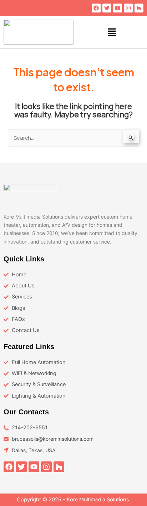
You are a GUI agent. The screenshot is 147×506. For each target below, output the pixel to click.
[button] (112, 32)
